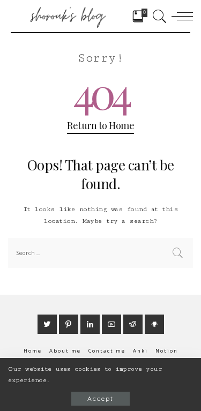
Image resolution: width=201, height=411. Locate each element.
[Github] (154, 324)
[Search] (157, 16)
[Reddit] (133, 324)
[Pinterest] (68, 324)
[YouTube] (111, 324)
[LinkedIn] (90, 324)
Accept (100, 398)
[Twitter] (47, 324)
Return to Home (100, 125)
